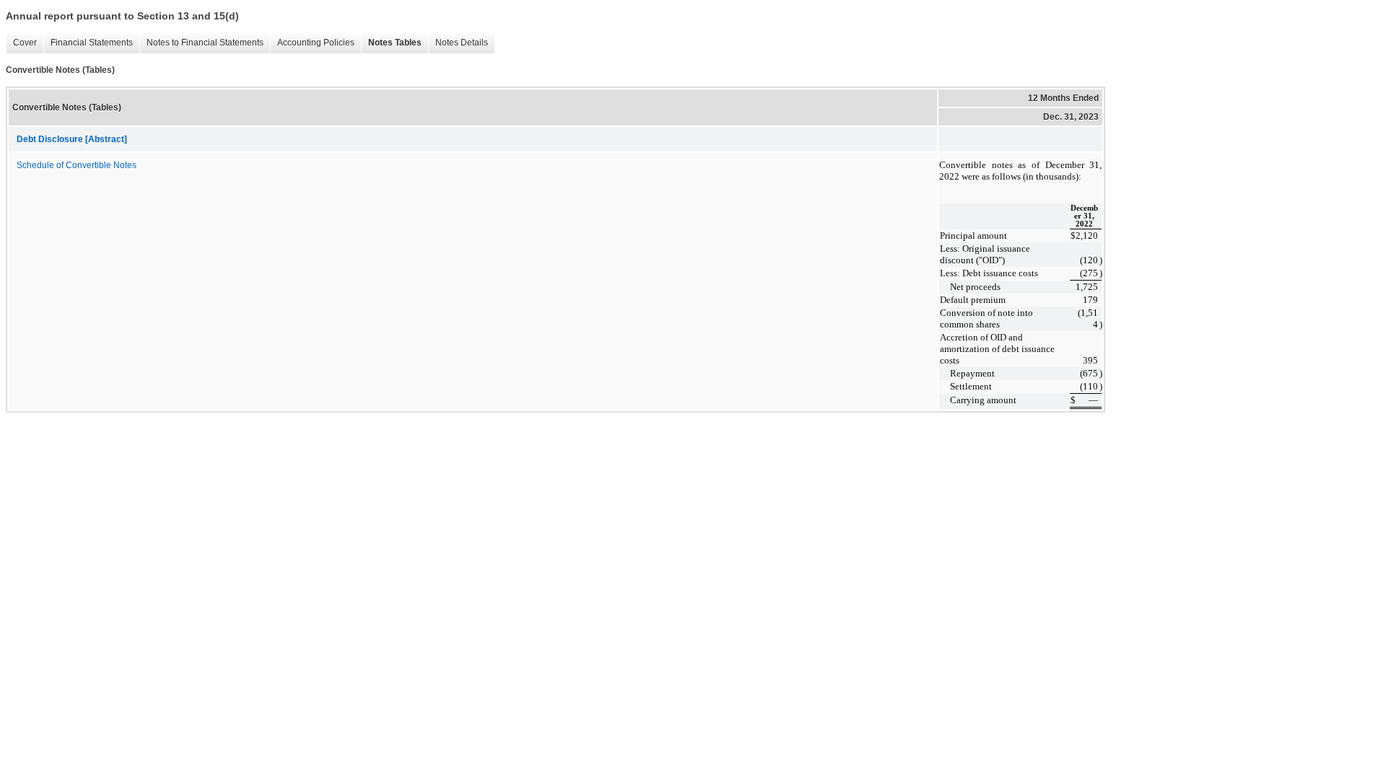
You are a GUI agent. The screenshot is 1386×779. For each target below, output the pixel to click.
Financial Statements (88, 43)
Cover (21, 43)
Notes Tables (391, 43)
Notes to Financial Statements (201, 43)
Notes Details (458, 43)
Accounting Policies (312, 43)
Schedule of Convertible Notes (76, 165)
